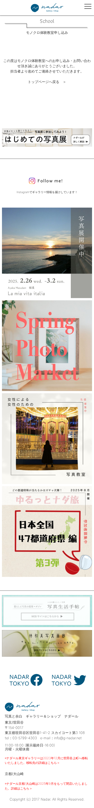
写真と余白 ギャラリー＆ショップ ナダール (41, 716)
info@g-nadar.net (68, 738)
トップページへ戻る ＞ (47, 82)
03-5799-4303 (24, 738)
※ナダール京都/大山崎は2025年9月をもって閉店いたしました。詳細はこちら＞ (46, 786)
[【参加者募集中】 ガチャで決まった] (47, 531)
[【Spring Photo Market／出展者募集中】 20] (47, 345)
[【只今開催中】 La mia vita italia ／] (47, 253)
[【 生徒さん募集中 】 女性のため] (47, 438)
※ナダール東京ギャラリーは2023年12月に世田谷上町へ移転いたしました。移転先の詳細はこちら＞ (46, 760)
